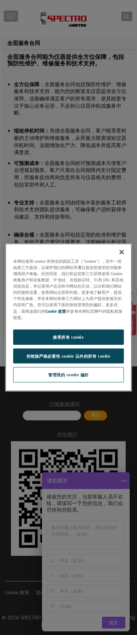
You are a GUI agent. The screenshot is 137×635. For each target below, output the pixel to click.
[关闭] (122, 252)
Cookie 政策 (55, 310)
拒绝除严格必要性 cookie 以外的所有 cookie (69, 355)
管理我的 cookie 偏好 (68, 374)
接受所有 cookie (68, 336)
